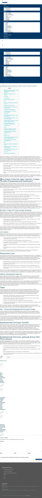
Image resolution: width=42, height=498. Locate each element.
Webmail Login (36, 496)
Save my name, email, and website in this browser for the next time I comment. (15, 457)
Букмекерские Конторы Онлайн (9, 105)
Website (29, 453)
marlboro (8, 357)
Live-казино (6, 96)
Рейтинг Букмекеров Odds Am (9, 99)
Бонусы (5, 127)
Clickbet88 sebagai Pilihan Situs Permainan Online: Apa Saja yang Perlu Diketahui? (2, 403)
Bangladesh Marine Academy (9, 469)
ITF (4, 476)
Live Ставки (6, 113)
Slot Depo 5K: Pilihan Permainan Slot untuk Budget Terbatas (2, 377)
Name (1, 453)
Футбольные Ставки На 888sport (9, 109)
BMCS (5, 478)
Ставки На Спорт (7, 125)
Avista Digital (28, 495)
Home (22, 496)
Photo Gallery (30, 496)
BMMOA (5, 474)
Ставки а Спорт (6, 135)
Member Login (4, 2)
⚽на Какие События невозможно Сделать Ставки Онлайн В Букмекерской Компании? (11, 91)
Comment (2, 441)
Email (15, 453)
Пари (5, 142)
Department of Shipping (8, 471)
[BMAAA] (2, 40)
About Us (25, 496)
